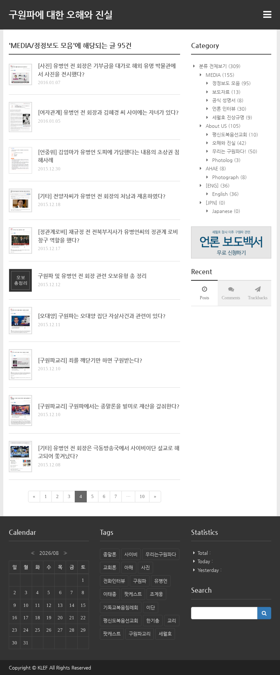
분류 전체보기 (219, 66)
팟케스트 (133, 594)
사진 (145, 567)
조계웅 (156, 594)
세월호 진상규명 (231, 117)
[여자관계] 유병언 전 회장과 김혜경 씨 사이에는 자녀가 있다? (108, 112)
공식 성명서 (227, 100)
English (225, 194)
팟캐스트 (112, 633)
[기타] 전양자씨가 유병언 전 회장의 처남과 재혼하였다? (102, 196)
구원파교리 (140, 633)
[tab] (204, 293)
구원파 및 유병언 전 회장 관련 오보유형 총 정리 (92, 276)
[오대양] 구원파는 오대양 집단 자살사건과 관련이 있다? (102, 316)
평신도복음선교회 (234, 134)
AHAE (215, 168)
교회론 (109, 567)
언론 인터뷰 (228, 108)
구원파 (139, 581)
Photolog (226, 160)
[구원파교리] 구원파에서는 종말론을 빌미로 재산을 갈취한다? (108, 406)
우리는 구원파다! (234, 151)
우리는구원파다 (160, 554)
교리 (171, 620)
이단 (150, 607)
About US (222, 126)
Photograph (229, 177)
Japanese (225, 211)
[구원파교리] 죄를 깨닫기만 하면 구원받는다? (90, 360)
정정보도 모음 (231, 83)
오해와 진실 (228, 143)
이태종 (109, 594)
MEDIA (219, 75)
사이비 (130, 554)
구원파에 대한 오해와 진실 (61, 14)
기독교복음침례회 (120, 607)
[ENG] (217, 185)
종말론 (109, 554)
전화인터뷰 (114, 581)
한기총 (152, 620)
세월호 (165, 633)
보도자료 (226, 92)
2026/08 (49, 553)
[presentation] (204, 293)
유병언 (160, 581)
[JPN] (214, 202)
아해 (128, 567)
